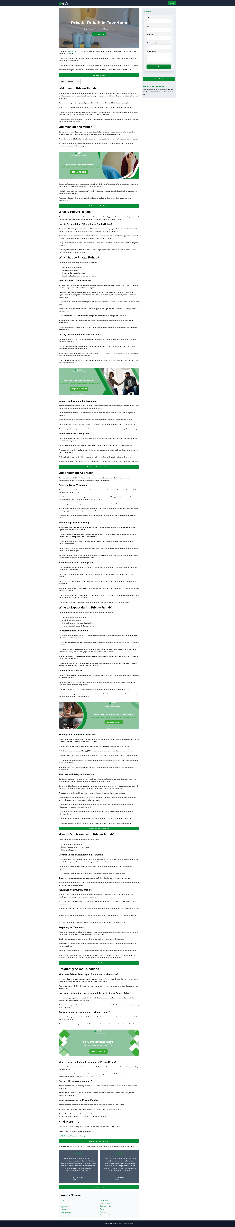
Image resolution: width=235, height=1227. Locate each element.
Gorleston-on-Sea (105, 1206)
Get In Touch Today (99, 75)
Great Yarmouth (105, 1203)
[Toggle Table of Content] (77, 81)
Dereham (64, 1210)
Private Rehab (71, 51)
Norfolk (61, 1136)
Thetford (102, 1209)
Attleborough (104, 1200)
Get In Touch (159, 79)
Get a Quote (98, 34)
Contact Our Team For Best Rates (99, 205)
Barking (82, 1136)
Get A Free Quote (99, 1187)
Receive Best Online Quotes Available (99, 467)
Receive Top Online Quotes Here (99, 828)
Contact (171, 3)
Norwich (67, 1136)
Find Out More (99, 963)
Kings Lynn (103, 1212)
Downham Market (105, 1215)
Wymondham (74, 1136)
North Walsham (66, 1212)
